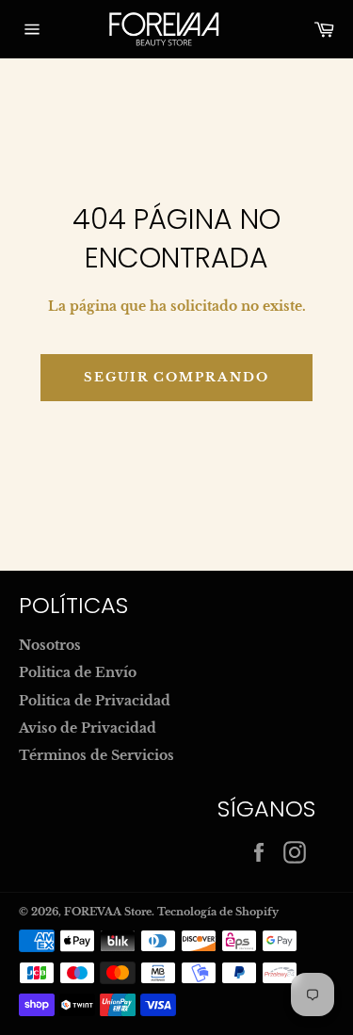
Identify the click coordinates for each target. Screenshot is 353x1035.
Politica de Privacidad (94, 700)
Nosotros (50, 645)
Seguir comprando (176, 377)
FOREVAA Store (108, 911)
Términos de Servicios (96, 755)
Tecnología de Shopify (218, 911)
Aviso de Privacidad (87, 728)
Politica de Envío (77, 672)
